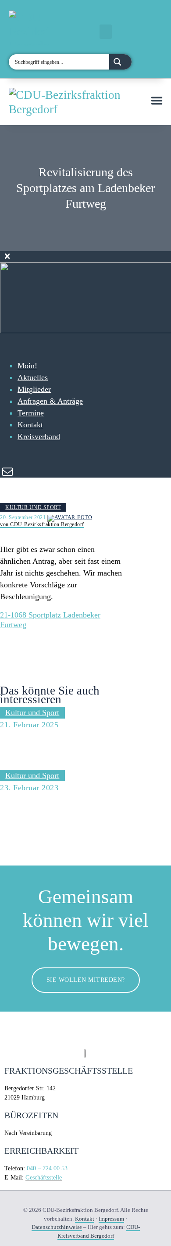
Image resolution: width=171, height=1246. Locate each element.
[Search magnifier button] (120, 62)
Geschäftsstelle (43, 1177)
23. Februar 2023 (29, 787)
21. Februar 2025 (29, 724)
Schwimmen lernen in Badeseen (40, 807)
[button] (106, 31)
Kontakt (84, 1218)
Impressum (111, 1218)
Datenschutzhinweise (57, 1227)
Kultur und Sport (33, 507)
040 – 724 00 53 (47, 1168)
